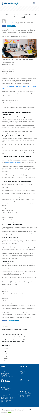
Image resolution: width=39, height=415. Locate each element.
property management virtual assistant (13, 162)
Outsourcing (6, 358)
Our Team (21, 370)
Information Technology (5, 375)
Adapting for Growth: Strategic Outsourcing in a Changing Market (15, 339)
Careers (21, 373)
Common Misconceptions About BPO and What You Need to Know (15, 336)
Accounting (3, 371)
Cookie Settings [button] (4, 412)
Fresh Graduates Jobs (8, 353)
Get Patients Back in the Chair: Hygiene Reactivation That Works (15, 331)
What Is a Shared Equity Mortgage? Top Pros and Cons (13, 341)
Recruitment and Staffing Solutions (7, 376)
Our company (22, 369)
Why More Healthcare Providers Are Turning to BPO (12, 334)
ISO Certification (23, 371)
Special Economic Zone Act (19, 256)
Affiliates (21, 372)
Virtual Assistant (7, 360)
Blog (5, 351)
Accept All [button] (10, 412)
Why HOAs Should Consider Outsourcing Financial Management (14, 329)
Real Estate (3, 372)
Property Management (5, 373)
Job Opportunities (7, 356)
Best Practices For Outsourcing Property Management (19, 15)
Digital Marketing (4, 374)
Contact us (11, 315)
